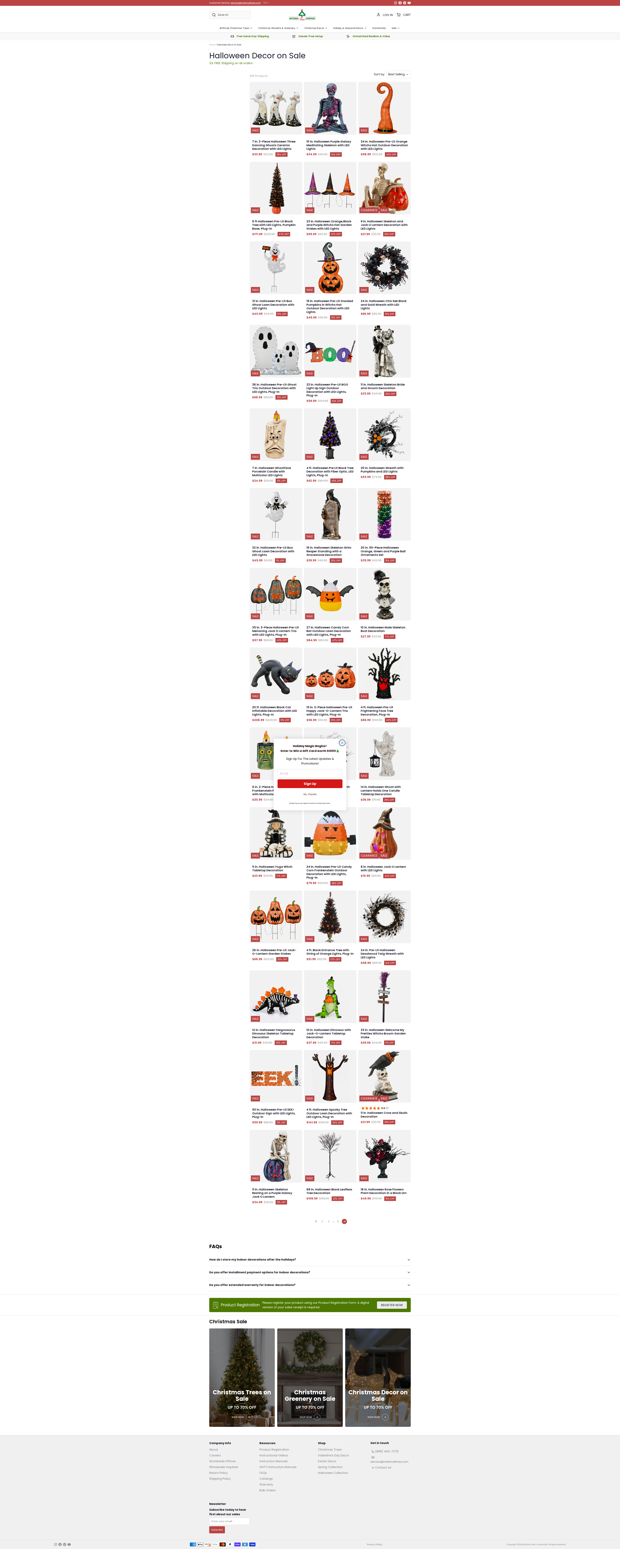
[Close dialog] (342, 743)
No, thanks (310, 794)
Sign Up (310, 783)
